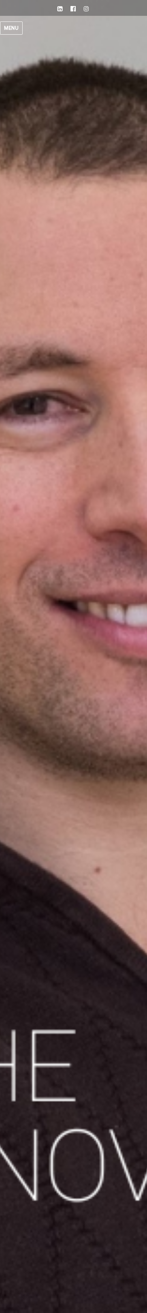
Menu (11, 28)
